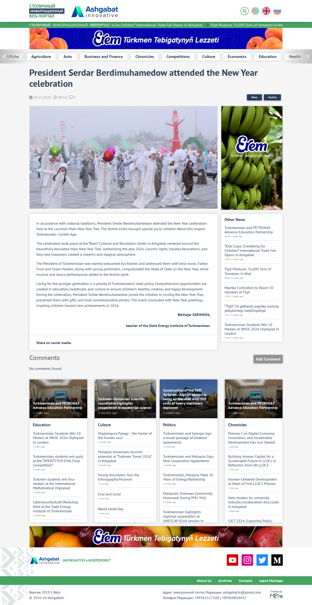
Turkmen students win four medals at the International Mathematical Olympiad (54, 483)
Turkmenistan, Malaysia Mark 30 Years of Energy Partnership (188, 477)
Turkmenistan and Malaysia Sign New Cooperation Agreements (188, 458)
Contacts (245, 580)
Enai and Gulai (109, 494)
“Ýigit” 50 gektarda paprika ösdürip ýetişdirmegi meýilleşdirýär (252, 308)
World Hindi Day (110, 509)
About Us (204, 580)
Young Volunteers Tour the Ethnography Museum (118, 477)
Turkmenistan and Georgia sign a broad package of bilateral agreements (187, 437)
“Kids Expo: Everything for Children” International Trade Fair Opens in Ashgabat (135, 25)
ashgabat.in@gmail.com (242, 592)
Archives (225, 580)
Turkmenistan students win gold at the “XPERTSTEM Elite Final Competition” (58, 460)
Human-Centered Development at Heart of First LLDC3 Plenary (252, 481)
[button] (297, 56)
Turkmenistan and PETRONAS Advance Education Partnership (249, 230)
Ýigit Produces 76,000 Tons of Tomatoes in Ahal (242, 25)
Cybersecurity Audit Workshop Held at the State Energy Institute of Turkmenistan (55, 506)
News (254, 97)
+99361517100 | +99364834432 (220, 597)
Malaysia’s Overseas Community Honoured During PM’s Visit (187, 495)
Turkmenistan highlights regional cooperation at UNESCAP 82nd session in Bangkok (183, 518)
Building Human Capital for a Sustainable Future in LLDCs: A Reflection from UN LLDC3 (251, 460)
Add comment (268, 359)
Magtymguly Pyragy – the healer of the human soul (125, 435)
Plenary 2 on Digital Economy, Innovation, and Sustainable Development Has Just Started (251, 437)
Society (272, 97)
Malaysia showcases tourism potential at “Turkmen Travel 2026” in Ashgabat (125, 456)
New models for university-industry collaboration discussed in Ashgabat (253, 502)
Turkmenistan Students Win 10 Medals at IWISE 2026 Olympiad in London (252, 329)
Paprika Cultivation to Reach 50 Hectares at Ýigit (249, 290)
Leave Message (271, 580)
